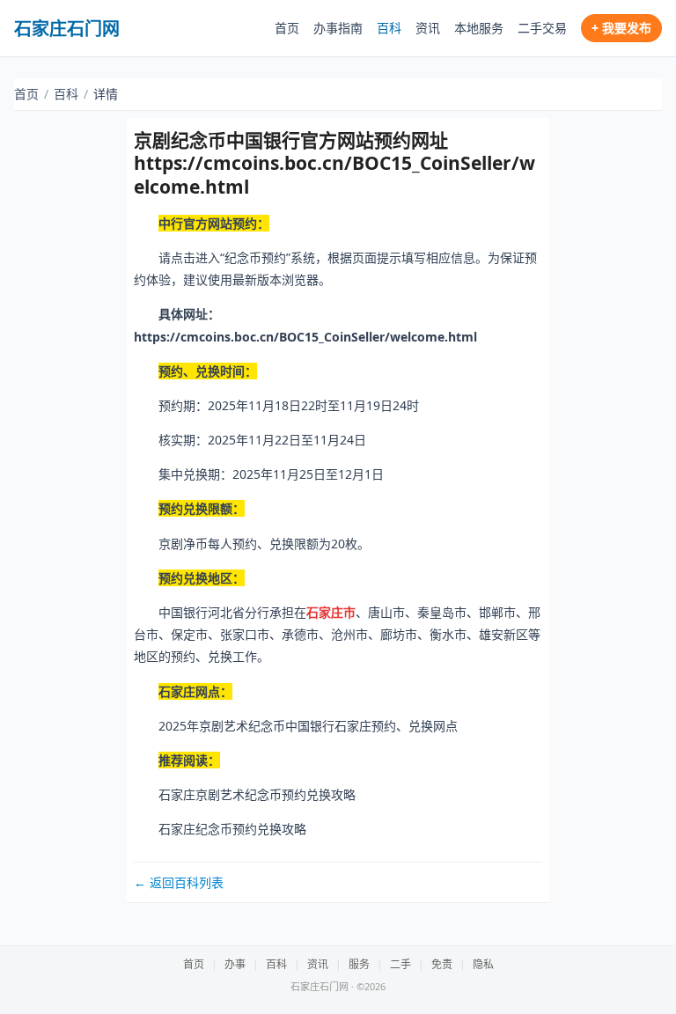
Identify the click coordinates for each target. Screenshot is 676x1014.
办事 (235, 964)
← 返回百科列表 (179, 882)
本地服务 (478, 27)
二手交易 (542, 27)
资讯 (427, 27)
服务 (359, 964)
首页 (287, 27)
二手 (400, 964)
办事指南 (338, 27)
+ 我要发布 (621, 27)
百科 (389, 27)
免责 (441, 964)
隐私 (483, 964)
